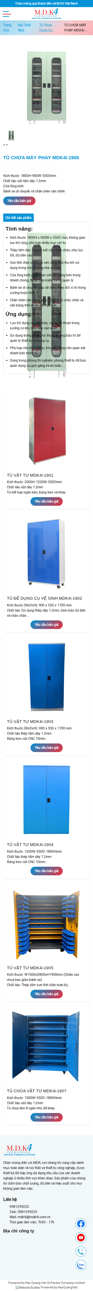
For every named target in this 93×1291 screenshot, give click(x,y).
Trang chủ (7, 27)
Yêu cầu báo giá (19, 201)
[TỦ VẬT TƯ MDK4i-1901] (46, 430)
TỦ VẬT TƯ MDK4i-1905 (30, 968)
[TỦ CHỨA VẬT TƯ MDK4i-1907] (46, 1046)
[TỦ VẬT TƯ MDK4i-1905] (46, 923)
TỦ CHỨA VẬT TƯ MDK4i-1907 (37, 1091)
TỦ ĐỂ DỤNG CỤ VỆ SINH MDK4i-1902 (44, 598)
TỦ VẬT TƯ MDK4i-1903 (30, 721)
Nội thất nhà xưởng (24, 28)
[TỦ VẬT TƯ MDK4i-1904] (46, 800)
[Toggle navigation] (7, 14)
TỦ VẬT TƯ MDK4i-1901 (30, 475)
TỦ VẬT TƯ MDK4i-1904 (30, 844)
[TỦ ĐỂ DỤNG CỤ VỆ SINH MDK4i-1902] (46, 554)
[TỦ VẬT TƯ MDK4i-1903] (46, 677)
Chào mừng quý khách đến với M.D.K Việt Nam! (46, 3)
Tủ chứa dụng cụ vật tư (45, 28)
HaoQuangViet (68, 1287)
